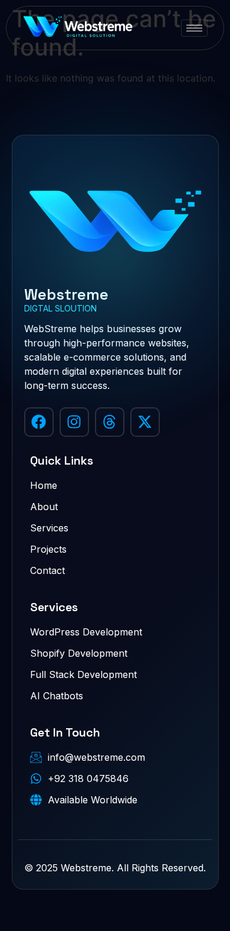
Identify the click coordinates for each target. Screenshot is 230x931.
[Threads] (109, 422)
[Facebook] (39, 422)
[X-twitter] (145, 422)
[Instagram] (74, 422)
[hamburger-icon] (194, 28)
